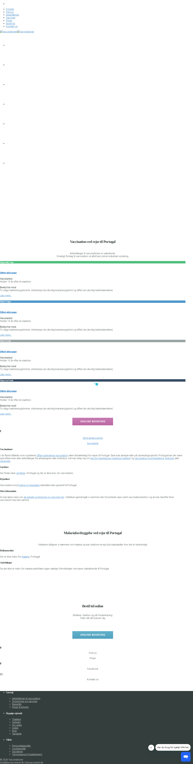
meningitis (5, 461)
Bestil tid (10, 23)
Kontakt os (12, 26)
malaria (25, 556)
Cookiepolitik (19, 748)
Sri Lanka (17, 725)
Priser (9, 20)
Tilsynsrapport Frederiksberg (27, 754)
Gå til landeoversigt (93, 438)
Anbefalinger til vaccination (26, 698)
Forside (10, 9)
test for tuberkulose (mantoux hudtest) (110, 458)
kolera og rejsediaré (29, 485)
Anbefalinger (12, 14)
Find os (10, 12)
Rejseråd (16, 704)
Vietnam (16, 722)
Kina (14, 730)
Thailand (16, 719)
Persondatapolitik (21, 745)
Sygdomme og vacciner (24, 701)
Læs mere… (6, 295)
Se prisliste (92, 443)
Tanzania (16, 733)
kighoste (169, 458)
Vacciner (10, 17)
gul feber (20, 473)
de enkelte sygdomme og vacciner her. (44, 497)
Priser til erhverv (20, 707)
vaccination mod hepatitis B (149, 458)
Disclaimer (17, 751)
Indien (15, 728)
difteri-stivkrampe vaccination (52, 455)
